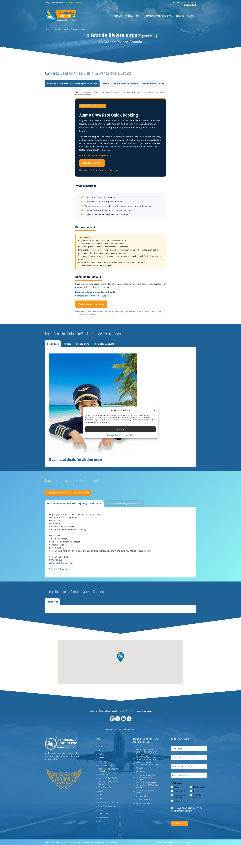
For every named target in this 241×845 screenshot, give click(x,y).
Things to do (104, 813)
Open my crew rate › (92, 163)
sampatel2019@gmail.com (61, 563)
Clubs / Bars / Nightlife (108, 802)
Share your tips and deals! (144, 791)
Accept (120, 429)
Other (100, 821)
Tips (100, 795)
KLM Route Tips (105, 787)
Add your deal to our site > (184, 2)
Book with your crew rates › (91, 304)
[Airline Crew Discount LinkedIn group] (194, 6)
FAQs (191, 16)
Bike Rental (103, 817)
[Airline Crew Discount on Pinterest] (191, 6)
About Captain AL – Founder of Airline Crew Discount (146, 751)
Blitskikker (113, 842)
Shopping (102, 761)
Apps (100, 791)
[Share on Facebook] (112, 720)
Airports (57, 29)
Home (118, 16)
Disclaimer (191, 842)
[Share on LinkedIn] (123, 720)
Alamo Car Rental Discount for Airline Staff (147, 763)
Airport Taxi (141, 772)
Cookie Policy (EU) (144, 799)
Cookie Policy (142, 796)
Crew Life (132, 16)
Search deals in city (159, 16)
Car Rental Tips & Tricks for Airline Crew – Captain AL (146, 777)
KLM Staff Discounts (107, 806)
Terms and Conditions (165, 842)
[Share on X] (117, 720)
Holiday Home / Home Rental (108, 783)
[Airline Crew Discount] (76, 16)
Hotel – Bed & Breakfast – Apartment (108, 770)
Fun (100, 810)
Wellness (102, 754)
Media (101, 758)
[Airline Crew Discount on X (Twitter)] (188, 6)
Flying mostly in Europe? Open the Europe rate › (99, 170)
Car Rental (103, 774)
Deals (180, 16)
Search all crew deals (126, 729)
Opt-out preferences (114, 435)
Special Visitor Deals (107, 778)
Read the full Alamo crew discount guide (95, 292)
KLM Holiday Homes (107, 765)
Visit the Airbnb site (58, 569)
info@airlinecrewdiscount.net (56, 3)
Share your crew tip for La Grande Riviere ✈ (68, 492)
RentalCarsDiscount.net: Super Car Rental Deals (147, 758)
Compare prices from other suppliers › (93, 295)
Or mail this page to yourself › (93, 155)
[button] (154, 410)
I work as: (176, 783)
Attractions (141, 768)
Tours (101, 798)
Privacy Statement (144, 803)
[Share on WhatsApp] (129, 720)
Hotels (101, 750)
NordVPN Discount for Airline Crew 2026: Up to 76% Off (147, 785)
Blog (100, 746)
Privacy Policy (128, 435)
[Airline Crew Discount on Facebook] (185, 6)
